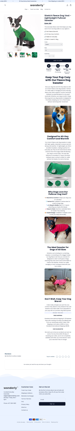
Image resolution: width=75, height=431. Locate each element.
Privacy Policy (25, 404)
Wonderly (23, 422)
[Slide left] (5, 54)
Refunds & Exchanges (27, 396)
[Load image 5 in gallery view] (34, 55)
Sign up (52, 404)
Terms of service (46, 422)
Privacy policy (37, 422)
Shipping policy (54, 422)
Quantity (47, 53)
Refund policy (30, 422)
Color (46, 42)
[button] (5, 5)
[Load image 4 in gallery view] (28, 55)
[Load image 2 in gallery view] (16, 55)
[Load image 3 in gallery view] (22, 55)
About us (23, 407)
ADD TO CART (58, 60)
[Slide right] (39, 54)
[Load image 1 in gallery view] (10, 55)
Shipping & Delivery (26, 393)
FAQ (22, 401)
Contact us (24, 410)
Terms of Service (26, 399)
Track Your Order (26, 390)
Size (46, 48)
